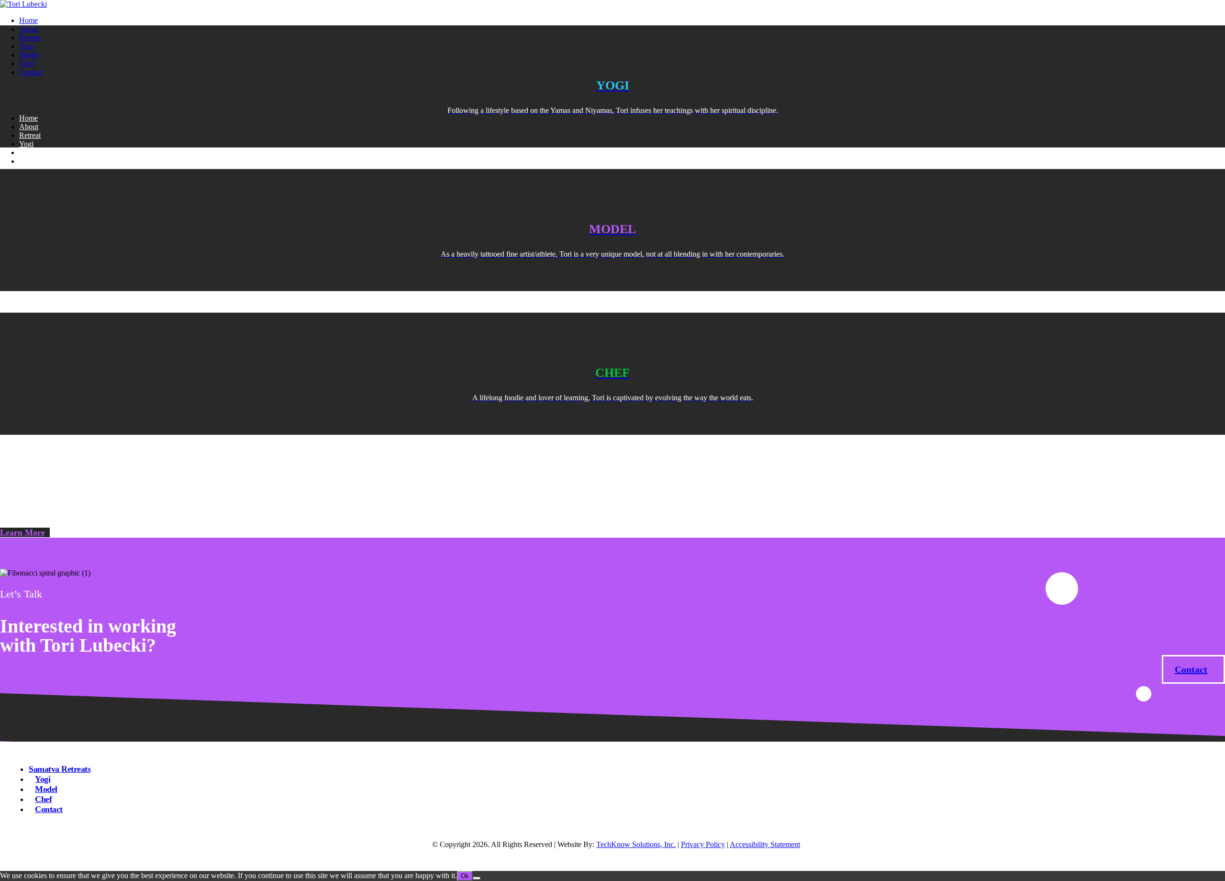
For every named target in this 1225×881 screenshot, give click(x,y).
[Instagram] (15, 94)
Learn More (22, 532)
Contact (31, 72)
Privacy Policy (703, 844)
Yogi (26, 46)
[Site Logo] (23, 4)
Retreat (30, 38)
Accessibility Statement (765, 844)
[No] (476, 878)
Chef (26, 63)
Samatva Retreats (59, 769)
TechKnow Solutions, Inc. (636, 844)
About (28, 29)
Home (28, 20)
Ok (465, 876)
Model (29, 55)
